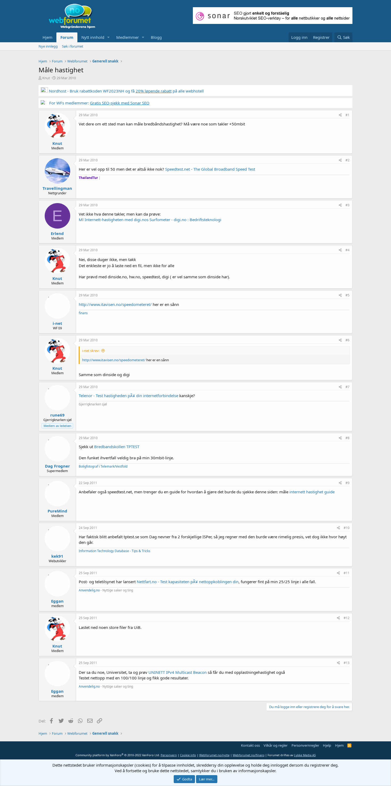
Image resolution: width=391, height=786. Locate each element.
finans (83, 313)
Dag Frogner (57, 466)
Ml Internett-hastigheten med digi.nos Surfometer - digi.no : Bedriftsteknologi (150, 219)
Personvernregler (305, 745)
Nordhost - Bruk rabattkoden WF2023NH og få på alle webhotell (126, 91)
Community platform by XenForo (118, 755)
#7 (348, 387)
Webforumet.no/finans (248, 755)
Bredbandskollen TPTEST (116, 446)
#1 (348, 115)
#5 (348, 295)
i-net (57, 323)
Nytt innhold (92, 37)
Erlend (57, 233)
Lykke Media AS (305, 755)
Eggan (57, 601)
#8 (348, 438)
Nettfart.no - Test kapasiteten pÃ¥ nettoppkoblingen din (188, 581)
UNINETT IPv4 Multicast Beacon (177, 672)
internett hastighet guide (312, 491)
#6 (348, 340)
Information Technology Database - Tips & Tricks (114, 551)
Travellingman (57, 188)
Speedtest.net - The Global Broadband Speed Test (210, 169)
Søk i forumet (72, 46)
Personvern (169, 755)
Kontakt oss (250, 745)
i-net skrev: (90, 350)
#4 (348, 250)
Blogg (156, 37)
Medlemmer (127, 37)
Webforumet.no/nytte (214, 755)
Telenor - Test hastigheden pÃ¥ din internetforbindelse (128, 395)
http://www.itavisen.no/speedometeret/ (115, 304)
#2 (348, 160)
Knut (46, 77)
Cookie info (188, 755)
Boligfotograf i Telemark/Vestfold (103, 466)
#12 (347, 618)
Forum (66, 37)
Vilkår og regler (276, 745)
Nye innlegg (48, 46)
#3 (348, 205)
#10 (347, 528)
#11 (347, 573)
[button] (108, 37)
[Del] (340, 115)
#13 (347, 663)
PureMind (57, 511)
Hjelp (327, 745)
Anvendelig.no (89, 590)
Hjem (47, 37)
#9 (348, 483)
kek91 (57, 556)
